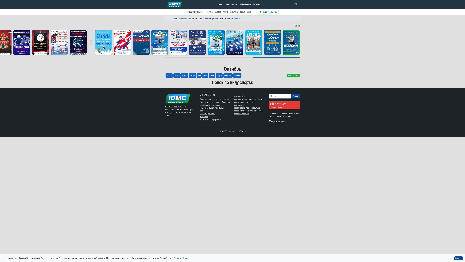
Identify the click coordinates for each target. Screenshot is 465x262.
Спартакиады (231, 4)
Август (219, 75)
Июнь (205, 75)
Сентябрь (228, 75)
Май (199, 75)
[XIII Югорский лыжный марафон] (197, 42)
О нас (220, 4)
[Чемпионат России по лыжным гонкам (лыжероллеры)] (291, 42)
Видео (242, 12)
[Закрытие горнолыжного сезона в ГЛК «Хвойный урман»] (216, 42)
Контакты (256, 4)
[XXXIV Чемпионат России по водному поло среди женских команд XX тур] (159, 42)
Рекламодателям (207, 114)
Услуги (225, 12)
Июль (212, 75)
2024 (176, 75)
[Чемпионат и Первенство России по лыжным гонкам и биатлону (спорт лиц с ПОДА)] (178, 42)
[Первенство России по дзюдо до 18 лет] (122, 42)
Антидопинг (239, 96)
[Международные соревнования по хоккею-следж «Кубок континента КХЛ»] (78, 42)
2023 (168, 75)
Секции (218, 12)
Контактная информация (211, 120)
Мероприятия (245, 4)
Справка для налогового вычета (214, 99)
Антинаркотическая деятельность (249, 99)
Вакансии (204, 117)
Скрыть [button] (297, 25)
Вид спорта (292, 75)
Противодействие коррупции (247, 108)
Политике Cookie (181, 258)
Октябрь (237, 75)
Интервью (234, 12)
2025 (184, 75)
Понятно (458, 258)
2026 (192, 75)
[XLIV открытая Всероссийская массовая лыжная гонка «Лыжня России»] (103, 42)
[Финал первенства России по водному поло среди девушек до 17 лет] (234, 42)
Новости (210, 12)
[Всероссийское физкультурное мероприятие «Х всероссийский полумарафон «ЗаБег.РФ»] (253, 42)
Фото (249, 12)
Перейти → (238, 19)
